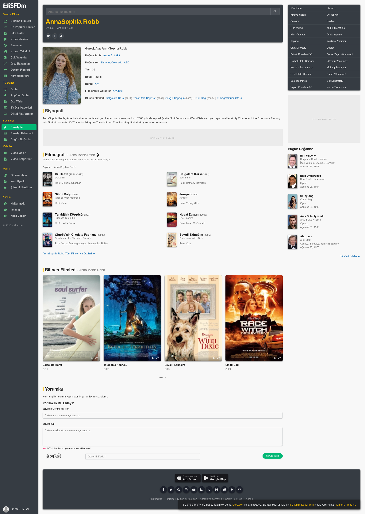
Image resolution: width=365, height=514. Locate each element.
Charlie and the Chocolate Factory (73, 238)
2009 (228, 369)
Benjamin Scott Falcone (313, 159)
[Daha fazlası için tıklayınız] (232, 489)
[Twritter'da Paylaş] (61, 36)
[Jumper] (172, 199)
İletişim (170, 498)
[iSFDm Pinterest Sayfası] (178, 489)
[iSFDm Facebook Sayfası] (163, 489)
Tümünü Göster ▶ (350, 256)
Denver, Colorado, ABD (115, 62)
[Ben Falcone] (292, 161)
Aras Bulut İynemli (312, 216)
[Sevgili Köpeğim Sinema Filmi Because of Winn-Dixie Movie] (193, 318)
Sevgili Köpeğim (174, 98)
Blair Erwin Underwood (312, 179)
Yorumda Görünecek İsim (56, 408)
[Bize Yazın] (239, 489)
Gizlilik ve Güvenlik (211, 498)
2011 (45, 369)
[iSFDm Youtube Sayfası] (193, 489)
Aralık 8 (107, 55)
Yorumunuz (48, 423)
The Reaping (186, 218)
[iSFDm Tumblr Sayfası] (209, 489)
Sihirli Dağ (200, 98)
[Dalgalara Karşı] (172, 179)
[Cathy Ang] (292, 201)
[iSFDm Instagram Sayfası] (186, 489)
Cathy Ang (306, 196)
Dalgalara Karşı (115, 98)
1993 (117, 55)
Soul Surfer (185, 177)
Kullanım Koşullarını (302, 504)
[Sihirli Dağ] (47, 199)
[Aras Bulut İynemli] (292, 222)
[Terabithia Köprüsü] (47, 220)
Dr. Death (69, 174)
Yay (96, 84)
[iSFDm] (14, 5)
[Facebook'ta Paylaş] (54, 36)
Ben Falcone (308, 155)
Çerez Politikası (234, 498)
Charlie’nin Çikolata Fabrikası (80, 234)
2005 (167, 369)
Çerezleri (237, 504)
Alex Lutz (306, 236)
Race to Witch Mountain (67, 197)
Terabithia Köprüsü (144, 98)
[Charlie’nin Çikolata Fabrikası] (47, 240)
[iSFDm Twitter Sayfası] (171, 489)
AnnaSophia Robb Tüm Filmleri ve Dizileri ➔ (69, 253)
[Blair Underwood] (292, 181)
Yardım (250, 498)
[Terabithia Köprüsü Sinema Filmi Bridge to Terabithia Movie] (132, 318)
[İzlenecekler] (92, 358)
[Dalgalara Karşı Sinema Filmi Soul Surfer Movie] (71, 318)
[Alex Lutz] (292, 242)
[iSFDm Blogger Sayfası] (201, 489)
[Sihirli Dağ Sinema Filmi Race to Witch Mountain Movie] (254, 318)
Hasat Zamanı (193, 214)
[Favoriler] (48, 36)
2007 (106, 369)
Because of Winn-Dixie (191, 238)
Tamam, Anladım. (346, 504)
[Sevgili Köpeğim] (172, 240)
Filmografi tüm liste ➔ (229, 98)
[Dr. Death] (47, 179)
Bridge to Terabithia (65, 218)
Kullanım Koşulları (187, 498)
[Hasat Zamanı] (172, 220)
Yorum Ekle (272, 455)
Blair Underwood (310, 175)
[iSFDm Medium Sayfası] (216, 489)
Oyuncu (50, 28)
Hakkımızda (155, 498)
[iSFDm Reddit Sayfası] (224, 489)
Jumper (188, 194)
